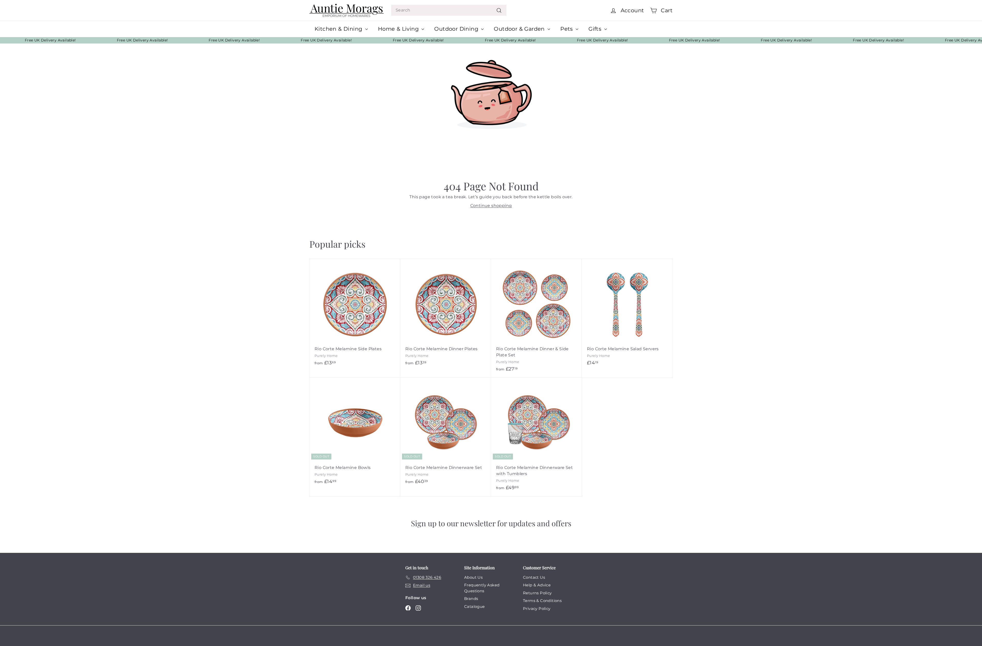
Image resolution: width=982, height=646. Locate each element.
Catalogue (474, 606)
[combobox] (448, 10)
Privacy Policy (537, 608)
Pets (567, 29)
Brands (471, 598)
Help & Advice (537, 585)
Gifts (595, 29)
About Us (473, 577)
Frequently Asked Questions (481, 588)
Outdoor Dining (457, 29)
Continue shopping (491, 205)
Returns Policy (537, 592)
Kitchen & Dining (339, 29)
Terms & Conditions (542, 600)
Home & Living (399, 29)
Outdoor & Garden (520, 29)
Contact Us (534, 577)
